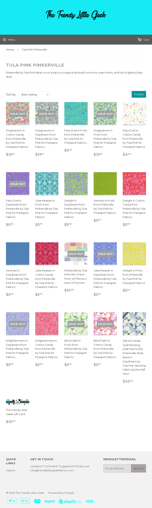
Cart (146, 39)
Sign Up (138, 468)
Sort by (11, 94)
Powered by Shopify (61, 492)
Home (10, 49)
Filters (138, 94)
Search (10, 470)
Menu (11, 39)
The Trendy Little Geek (29, 492)
